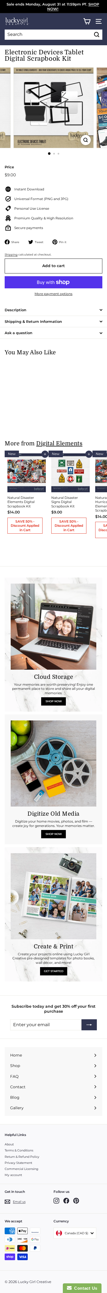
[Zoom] (85, 140)
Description (15, 310)
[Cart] (86, 21)
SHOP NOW (54, 701)
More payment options (53, 294)
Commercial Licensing (21, 1169)
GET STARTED (53, 971)
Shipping (11, 254)
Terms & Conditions (19, 1150)
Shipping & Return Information (33, 321)
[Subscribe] (89, 1024)
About (9, 1144)
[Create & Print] (53, 896)
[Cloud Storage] (53, 627)
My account (13, 1175)
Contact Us (84, 1288)
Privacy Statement (18, 1163)
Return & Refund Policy (22, 1157)
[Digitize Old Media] (53, 763)
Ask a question (18, 333)
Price (9, 167)
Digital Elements (59, 443)
